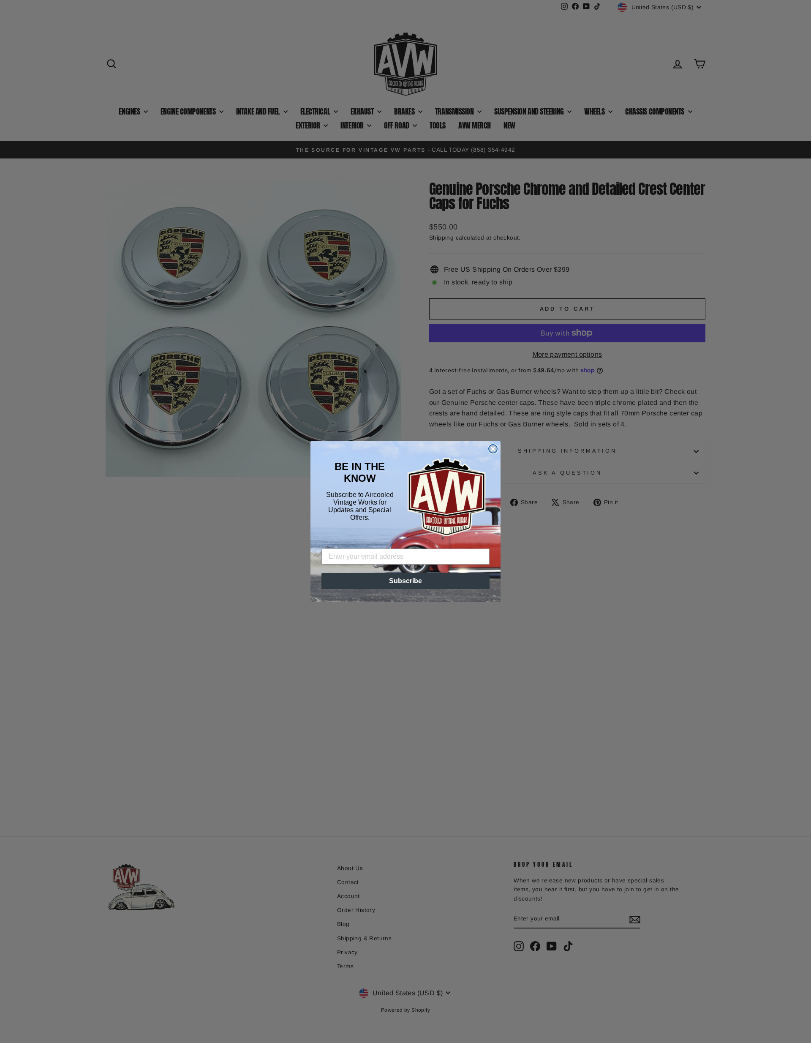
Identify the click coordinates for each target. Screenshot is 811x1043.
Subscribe (405, 580)
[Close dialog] (493, 449)
